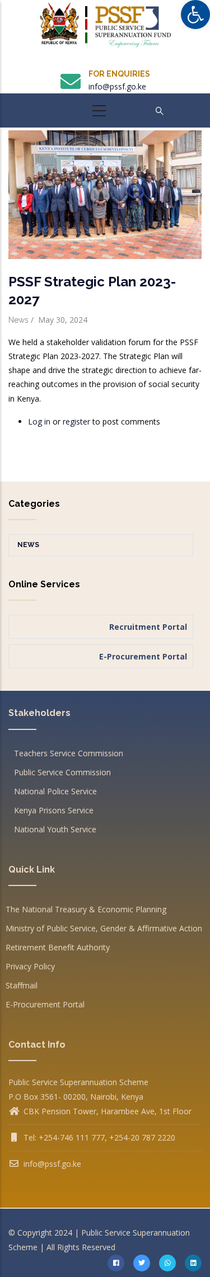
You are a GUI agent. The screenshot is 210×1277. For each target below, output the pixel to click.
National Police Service (55, 791)
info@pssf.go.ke (117, 86)
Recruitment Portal (148, 626)
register (76, 421)
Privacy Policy (30, 966)
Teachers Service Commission (68, 753)
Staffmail (22, 985)
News (18, 319)
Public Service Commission (62, 772)
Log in (39, 421)
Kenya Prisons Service (54, 810)
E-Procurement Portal (45, 1004)
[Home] (105, 29)
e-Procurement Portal (143, 656)
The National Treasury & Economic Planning (86, 909)
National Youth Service (55, 829)
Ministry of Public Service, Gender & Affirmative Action (104, 928)
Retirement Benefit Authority (58, 947)
